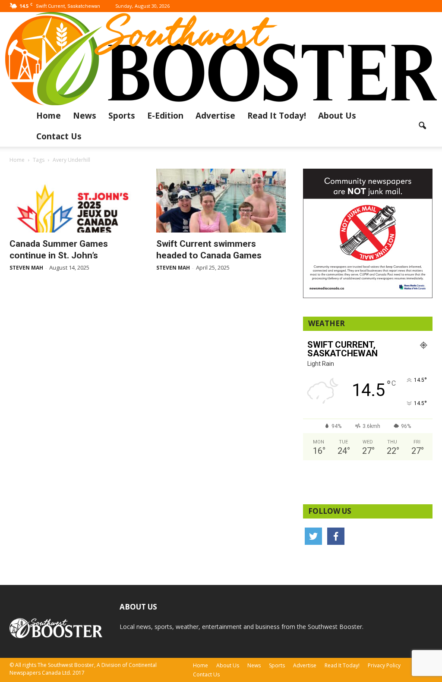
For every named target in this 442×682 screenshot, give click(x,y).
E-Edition (165, 115)
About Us (337, 115)
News (84, 115)
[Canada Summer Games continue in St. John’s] (74, 201)
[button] (422, 126)
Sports (121, 115)
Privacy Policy (384, 665)
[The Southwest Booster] (221, 58)
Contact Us (59, 136)
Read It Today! (276, 115)
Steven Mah (26, 267)
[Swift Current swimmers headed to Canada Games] (221, 201)
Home (48, 115)
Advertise (215, 115)
